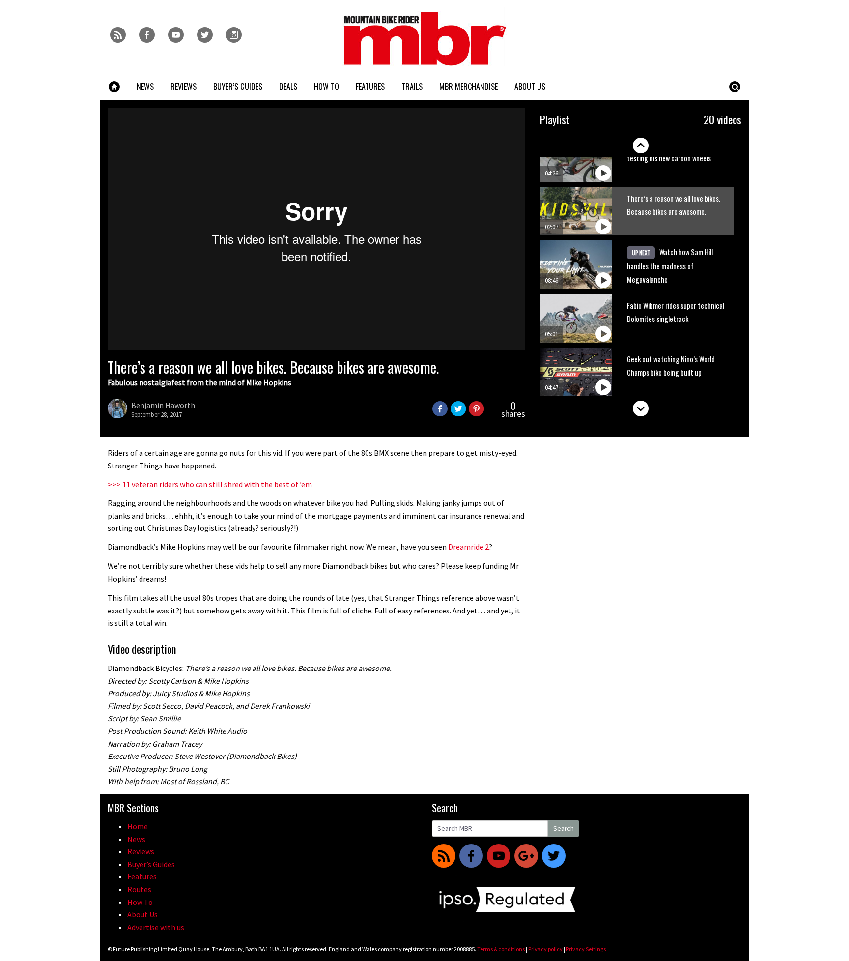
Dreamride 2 (468, 547)
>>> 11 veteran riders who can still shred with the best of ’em (210, 484)
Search (563, 828)
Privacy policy (545, 949)
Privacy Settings (586, 949)
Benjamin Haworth (163, 405)
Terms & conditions (501, 949)
